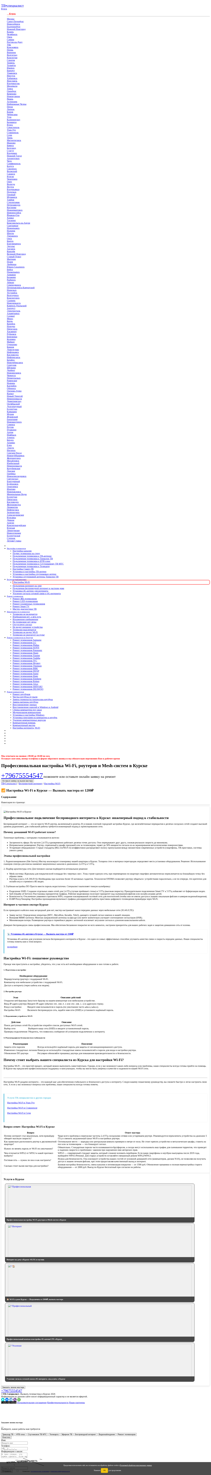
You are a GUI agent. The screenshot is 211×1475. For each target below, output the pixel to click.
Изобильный (13, 463)
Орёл (9, 181)
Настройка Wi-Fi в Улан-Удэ (21, 1102)
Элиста (10, 448)
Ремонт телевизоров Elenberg (27, 679)
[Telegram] (11, 1399)
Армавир (11, 274)
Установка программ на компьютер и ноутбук (35, 717)
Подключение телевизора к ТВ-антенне (32, 556)
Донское (11, 471)
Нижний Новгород (16, 29)
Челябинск (12, 34)
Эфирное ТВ (66, 1434)
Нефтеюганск (13, 357)
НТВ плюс (20, 1434)
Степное (11, 538)
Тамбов (10, 200)
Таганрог (11, 220)
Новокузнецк (13, 96)
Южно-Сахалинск (16, 267)
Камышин (12, 411)
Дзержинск (12, 236)
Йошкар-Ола (13, 215)
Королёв (11, 251)
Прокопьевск (13, 272)
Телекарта (54, 1434)
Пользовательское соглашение (32, 1402)
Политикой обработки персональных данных (136, 1465)
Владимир (12, 153)
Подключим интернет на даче (27, 586)
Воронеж (11, 52)
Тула (9, 117)
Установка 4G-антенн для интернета (30, 591)
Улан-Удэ (11, 130)
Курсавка (11, 517)
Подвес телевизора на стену (26, 553)
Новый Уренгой (15, 396)
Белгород (11, 148)
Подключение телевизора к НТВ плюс (31, 561)
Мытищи (11, 259)
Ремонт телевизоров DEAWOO (28, 689)
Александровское (15, 515)
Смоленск (12, 169)
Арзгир (10, 523)
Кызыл (10, 393)
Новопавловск (14, 492)
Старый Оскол (14, 256)
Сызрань (11, 300)
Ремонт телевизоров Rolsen (26, 681)
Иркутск (11, 76)
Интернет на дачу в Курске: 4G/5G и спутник (25, 1260)
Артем (10, 432)
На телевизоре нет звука (24, 622)
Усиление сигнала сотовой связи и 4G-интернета (37, 593)
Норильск (12, 290)
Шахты (10, 233)
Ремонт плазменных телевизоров (29, 604)
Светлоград (12, 479)
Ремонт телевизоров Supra (25, 673)
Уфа (9, 44)
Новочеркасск (14, 303)
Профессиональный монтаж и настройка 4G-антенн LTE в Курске (34, 1339)
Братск (10, 241)
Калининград (13, 119)
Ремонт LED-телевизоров (25, 601)
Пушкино (11, 430)
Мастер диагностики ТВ (25, 609)
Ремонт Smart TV (21, 606)
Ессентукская (13, 535)
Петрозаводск (13, 205)
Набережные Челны (16, 104)
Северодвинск (14, 285)
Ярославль (12, 81)
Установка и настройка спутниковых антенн (34, 574)
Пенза (10, 107)
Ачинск (10, 437)
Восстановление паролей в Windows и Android (35, 707)
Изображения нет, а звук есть (27, 617)
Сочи (9, 135)
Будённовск (12, 484)
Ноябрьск (11, 435)
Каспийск (12, 386)
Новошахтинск (14, 422)
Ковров (10, 347)
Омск (9, 37)
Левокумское (13, 530)
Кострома (11, 207)
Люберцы (11, 264)
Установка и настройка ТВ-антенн (29, 571)
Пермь (10, 50)
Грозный (11, 194)
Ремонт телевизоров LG (24, 642)
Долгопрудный (14, 406)
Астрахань (12, 101)
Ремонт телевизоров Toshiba (26, 658)
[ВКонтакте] (7, 1399)
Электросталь (13, 311)
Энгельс (11, 246)
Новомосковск (14, 373)
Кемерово (11, 94)
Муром (10, 414)
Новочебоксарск (15, 362)
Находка (11, 326)
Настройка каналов (22, 551)
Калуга (10, 166)
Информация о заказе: (12, 1451)
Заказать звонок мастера (13, 1387)
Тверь (9, 138)
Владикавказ (13, 189)
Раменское (12, 380)
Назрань (11, 383)
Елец (9, 445)
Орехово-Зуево (14, 391)
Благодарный (13, 481)
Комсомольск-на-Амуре (18, 223)
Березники (12, 336)
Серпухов (11, 365)
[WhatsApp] (19, 1399)
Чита (9, 161)
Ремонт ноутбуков (21, 694)
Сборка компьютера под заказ (27, 710)
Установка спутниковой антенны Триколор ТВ (36, 577)
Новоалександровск (16, 476)
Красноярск (12, 47)
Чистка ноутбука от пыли (25, 697)
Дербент (11, 370)
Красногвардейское (16, 525)
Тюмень (11, 63)
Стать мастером (9, 1402)
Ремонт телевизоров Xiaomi (26, 655)
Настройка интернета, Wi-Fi (26, 728)
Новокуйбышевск (15, 455)
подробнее (12, 947)
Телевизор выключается (24, 629)
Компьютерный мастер (24, 725)
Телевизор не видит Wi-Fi (25, 632)
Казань (10, 32)
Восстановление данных (25, 704)
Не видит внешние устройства (28, 627)
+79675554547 (22, 775)
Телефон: (5, 1446)
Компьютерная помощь (24, 722)
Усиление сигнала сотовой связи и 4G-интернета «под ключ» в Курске (36, 1379)
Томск (10, 88)
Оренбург (11, 91)
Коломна (11, 339)
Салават (11, 316)
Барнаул (11, 70)
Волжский (12, 171)
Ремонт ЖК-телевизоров (25, 598)
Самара (10, 39)
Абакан (10, 282)
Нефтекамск (13, 352)
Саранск (11, 174)
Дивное (10, 520)
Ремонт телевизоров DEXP (26, 671)
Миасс (10, 318)
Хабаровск (12, 78)
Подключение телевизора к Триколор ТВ (33, 558)
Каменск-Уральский (17, 305)
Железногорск (14, 458)
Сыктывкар (12, 225)
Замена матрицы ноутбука (25, 702)
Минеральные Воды (17, 494)
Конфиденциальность (57, 1402)
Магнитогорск (14, 140)
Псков (10, 262)
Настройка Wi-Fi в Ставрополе (22, 1108)
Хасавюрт (12, 331)
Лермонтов (12, 507)
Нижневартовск (15, 210)
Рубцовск (11, 334)
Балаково (11, 277)
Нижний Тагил (14, 156)
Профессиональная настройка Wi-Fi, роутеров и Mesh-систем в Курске (36, 1220)
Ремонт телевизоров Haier (25, 676)
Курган (10, 176)
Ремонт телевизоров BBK (25, 668)
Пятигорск (12, 329)
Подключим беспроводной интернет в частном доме (38, 588)
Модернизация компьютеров (27, 712)
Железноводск (14, 504)
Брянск (10, 145)
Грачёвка (11, 473)
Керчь (10, 321)
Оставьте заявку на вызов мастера (17, 781)
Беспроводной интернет (30, 783)
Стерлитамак (13, 202)
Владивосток (13, 83)
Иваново (11, 143)
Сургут (10, 150)
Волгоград (12, 55)
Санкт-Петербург (15, 21)
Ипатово (11, 489)
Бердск (10, 440)
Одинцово (12, 344)
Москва (10, 19)
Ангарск (11, 249)
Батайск (11, 360)
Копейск (11, 324)
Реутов (10, 427)
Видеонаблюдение (107, 1434)
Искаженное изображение (25, 619)
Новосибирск (13, 24)
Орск (9, 238)
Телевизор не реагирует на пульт (29, 635)
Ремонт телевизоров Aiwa (25, 684)
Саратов (11, 60)
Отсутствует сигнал (22, 624)
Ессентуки (12, 409)
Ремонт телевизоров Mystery (26, 663)
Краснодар (12, 57)
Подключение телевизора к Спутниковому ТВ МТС (38, 564)
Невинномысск (14, 398)
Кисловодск (13, 355)
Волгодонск (13, 295)
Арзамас (11, 442)
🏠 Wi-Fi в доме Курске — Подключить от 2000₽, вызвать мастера (35, 1299)
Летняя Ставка (14, 541)
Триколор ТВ (7, 1434)
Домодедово (13, 349)
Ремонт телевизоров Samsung (27, 640)
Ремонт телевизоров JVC (25, 660)
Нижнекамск (13, 228)
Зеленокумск (13, 512)
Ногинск (11, 450)
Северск (11, 424)
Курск (11, 13)
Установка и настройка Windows (28, 715)
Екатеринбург (14, 26)
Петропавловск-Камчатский (21, 287)
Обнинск (11, 388)
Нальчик (11, 231)
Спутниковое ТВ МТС (37, 1434)
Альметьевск (13, 313)
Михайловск (13, 461)
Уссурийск (12, 293)
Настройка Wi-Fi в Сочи (19, 1113)
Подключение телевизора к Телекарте (31, 566)
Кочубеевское (13, 468)
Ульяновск (12, 73)
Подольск (11, 192)
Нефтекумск (13, 510)
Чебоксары (12, 114)
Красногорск (13, 298)
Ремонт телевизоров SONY (26, 648)
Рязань (10, 99)
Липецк (10, 109)
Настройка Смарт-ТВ (23, 569)
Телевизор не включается (25, 614)
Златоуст (11, 308)
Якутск (10, 187)
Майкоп (11, 342)
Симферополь (14, 163)
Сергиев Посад (14, 453)
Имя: (3, 1440)
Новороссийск (14, 212)
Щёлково (11, 367)
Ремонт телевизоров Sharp (25, 653)
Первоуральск (14, 378)
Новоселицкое (14, 533)
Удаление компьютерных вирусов (29, 720)
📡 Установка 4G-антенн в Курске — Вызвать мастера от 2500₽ (40, 934)
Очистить (6, 1437)
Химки (10, 218)
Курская (11, 528)
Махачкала (12, 86)
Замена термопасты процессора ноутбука (33, 699)
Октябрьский (13, 404)
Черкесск (11, 375)
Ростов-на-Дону (15, 42)
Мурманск (12, 197)
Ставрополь (13, 132)
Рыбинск (11, 280)
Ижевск (10, 68)
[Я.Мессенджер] (3, 1399)
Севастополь (13, 127)
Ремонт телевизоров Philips (26, 645)
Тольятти (11, 65)
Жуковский (12, 417)
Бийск (10, 269)
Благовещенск (14, 243)
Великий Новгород (16, 254)
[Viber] (15, 1399)
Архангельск (13, 158)
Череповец (12, 179)
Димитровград (14, 401)
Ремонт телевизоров (126, 1434)
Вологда (11, 184)
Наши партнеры (77, 1402)
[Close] (2, 1427)
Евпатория (12, 419)
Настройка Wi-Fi (52, 783)
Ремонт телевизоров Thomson (27, 666)
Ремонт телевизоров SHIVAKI (27, 686)
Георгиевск (12, 486)
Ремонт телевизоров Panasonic (27, 650)
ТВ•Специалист (9, 783)
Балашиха (12, 122)
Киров (10, 112)
